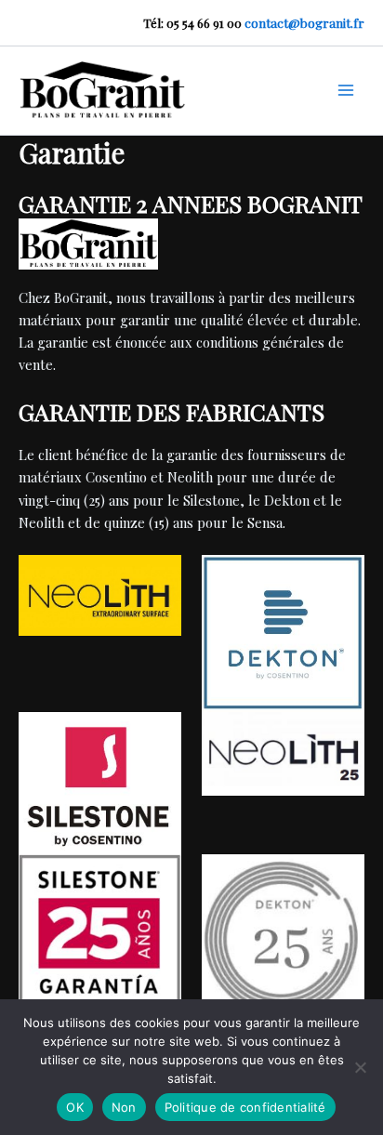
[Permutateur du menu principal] (345, 90)
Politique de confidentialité (245, 1107)
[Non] (359, 1067)
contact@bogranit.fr (304, 23)
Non (124, 1107)
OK (75, 1107)
